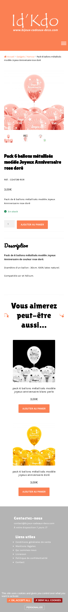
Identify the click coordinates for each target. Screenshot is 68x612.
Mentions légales (26, 546)
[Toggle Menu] (63, 43)
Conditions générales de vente (33, 542)
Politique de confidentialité (31, 558)
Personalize (34, 607)
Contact (20, 562)
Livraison (21, 554)
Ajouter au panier (32, 224)
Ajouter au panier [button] (34, 408)
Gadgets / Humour (25, 56)
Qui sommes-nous (26, 550)
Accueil (10, 56)
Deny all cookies (49, 600)
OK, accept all (20, 600)
